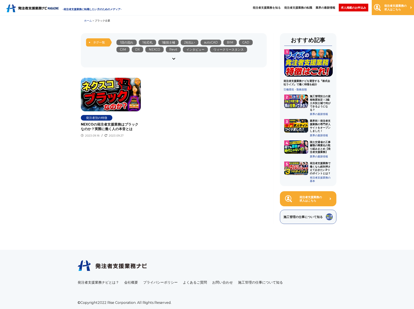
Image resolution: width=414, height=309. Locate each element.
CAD (245, 42)
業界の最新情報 (325, 7)
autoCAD (211, 42)
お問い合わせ (222, 282)
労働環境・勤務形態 (295, 89)
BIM (230, 42)
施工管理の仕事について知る (260, 282)
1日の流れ (126, 42)
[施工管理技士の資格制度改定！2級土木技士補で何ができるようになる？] (308, 105)
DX (137, 49)
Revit (173, 49)
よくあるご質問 (195, 282)
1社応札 (147, 42)
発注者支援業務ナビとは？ (98, 282)
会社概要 (131, 282)
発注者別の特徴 (96, 118)
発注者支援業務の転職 (298, 7)
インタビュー (195, 49)
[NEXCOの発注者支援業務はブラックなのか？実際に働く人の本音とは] (111, 108)
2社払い (189, 42)
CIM (123, 49)
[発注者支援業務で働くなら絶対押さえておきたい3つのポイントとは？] (308, 172)
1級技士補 (168, 42)
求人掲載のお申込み (353, 7)
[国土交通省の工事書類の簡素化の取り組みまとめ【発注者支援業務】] (308, 149)
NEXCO (154, 49)
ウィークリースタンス (228, 49)
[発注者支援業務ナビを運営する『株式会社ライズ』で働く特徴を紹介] (308, 70)
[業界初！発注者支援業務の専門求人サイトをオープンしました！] (308, 128)
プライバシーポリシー (160, 282)
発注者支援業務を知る (267, 7)
